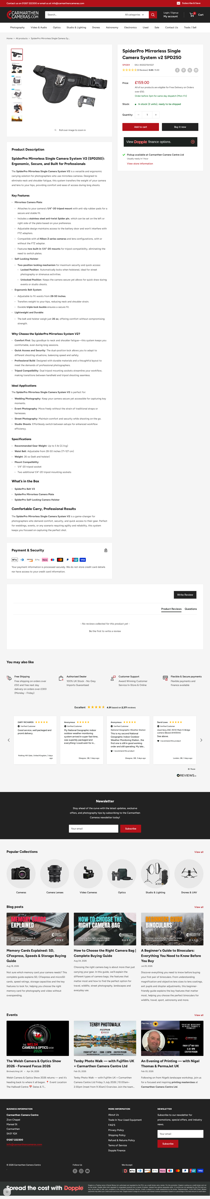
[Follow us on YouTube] (87, 1171)
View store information (140, 163)
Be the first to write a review (105, 631)
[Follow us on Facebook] (75, 1171)
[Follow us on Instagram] (81, 1171)
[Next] (203, 874)
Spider (126, 65)
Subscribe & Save (191, 3)
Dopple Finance (116, 1150)
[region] (105, 740)
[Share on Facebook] (177, 70)
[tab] (171, 609)
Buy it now (180, 126)
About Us (113, 1114)
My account (171, 16)
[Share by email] (196, 70)
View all (199, 852)
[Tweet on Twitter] (190, 70)
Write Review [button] (185, 594)
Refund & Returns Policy (121, 1140)
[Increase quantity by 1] (155, 114)
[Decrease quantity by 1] (138, 114)
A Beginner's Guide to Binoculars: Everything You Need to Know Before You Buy (171, 955)
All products (22, 38)
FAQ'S (111, 1125)
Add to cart (140, 126)
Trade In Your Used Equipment (125, 1119)
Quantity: (127, 114)
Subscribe (130, 828)
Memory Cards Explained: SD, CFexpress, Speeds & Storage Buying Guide (36, 955)
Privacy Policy (116, 1130)
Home (9, 38)
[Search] (153, 14)
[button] (160, 70)
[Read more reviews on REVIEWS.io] (186, 776)
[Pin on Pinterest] (183, 70)
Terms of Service (117, 1145)
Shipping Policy (117, 1135)
